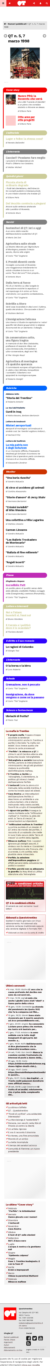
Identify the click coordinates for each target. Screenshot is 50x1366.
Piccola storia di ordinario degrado (17, 184)
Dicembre (13, 1221)
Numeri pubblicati (17, 24)
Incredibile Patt (15, 585)
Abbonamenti (9, 1347)
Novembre (14, 1227)
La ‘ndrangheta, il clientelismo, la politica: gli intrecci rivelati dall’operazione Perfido (23, 778)
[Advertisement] (25, 960)
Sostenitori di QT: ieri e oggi (23, 228)
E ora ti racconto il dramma (22, 1132)
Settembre (17, 1239)
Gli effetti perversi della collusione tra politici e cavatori (25, 861)
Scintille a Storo (16, 303)
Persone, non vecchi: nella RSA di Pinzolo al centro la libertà (24, 1124)
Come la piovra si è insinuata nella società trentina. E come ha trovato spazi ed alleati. (24, 788)
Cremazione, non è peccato (23, 684)
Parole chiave (9, 1340)
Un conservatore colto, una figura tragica (20, 339)
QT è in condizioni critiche (20, 903)
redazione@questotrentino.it (31, 1323)
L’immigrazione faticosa (21, 319)
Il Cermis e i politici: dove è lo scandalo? (18, 627)
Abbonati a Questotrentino (21, 917)
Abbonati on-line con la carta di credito (26, 933)
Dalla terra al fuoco (18, 282)
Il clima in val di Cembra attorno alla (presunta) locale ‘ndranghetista (25, 754)
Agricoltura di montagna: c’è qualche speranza (22, 363)
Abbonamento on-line (13, 1350)
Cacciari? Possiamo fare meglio (25, 157)
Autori (6, 1345)
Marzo (23, 1274)
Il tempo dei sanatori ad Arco (22, 1145)
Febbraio (21, 1209)
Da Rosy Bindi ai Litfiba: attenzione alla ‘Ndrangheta (26, 871)
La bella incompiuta (18, 1142)
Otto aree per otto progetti (26, 118)
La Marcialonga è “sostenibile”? (23, 1120)
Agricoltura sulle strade (21, 243)
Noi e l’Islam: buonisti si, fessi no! (18, 614)
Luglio (24, 1247)
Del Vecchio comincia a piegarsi (26, 203)
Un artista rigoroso (17, 1129)
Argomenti (8, 1342)
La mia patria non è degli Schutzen (17, 446)
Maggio (24, 1261)
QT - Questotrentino (18, 1110)
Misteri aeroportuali (18, 425)
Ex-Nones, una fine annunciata (23, 1135)
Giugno (18, 1254)
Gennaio (22, 1215)
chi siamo (23, 1326)
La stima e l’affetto (17, 1107)
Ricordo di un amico (18, 1139)
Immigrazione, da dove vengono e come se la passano (25, 696)
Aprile (18, 1268)
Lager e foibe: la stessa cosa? (24, 138)
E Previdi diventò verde (20, 261)
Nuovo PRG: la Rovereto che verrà (30, 97)
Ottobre (21, 1233)
